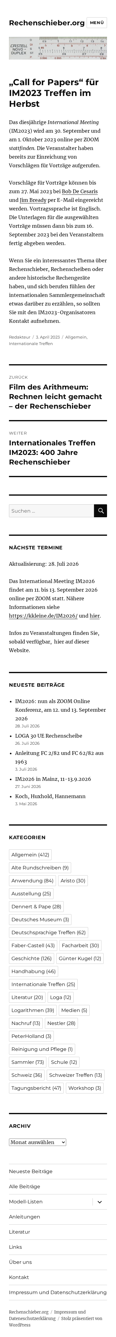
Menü (97, 22)
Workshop (84, 1088)
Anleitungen (24, 1217)
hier (95, 616)
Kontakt (19, 1277)
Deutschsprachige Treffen (48, 932)
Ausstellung (31, 894)
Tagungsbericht (36, 1088)
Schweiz (26, 1075)
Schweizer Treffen (75, 1075)
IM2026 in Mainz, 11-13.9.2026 (53, 779)
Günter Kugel (80, 958)
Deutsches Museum (40, 920)
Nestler (61, 1023)
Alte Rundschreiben (40, 868)
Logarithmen (32, 1010)
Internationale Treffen (31, 343)
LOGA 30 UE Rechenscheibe (48, 736)
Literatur (27, 997)
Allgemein (76, 337)
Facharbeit (80, 945)
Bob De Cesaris (80, 191)
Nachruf (25, 1023)
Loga (60, 997)
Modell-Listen (26, 1202)
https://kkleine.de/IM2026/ (43, 616)
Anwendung (32, 881)
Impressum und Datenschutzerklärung (58, 1292)
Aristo (73, 881)
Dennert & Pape (36, 907)
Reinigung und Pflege (42, 1049)
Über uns (20, 1262)
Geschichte (31, 958)
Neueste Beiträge (31, 1171)
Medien (74, 1010)
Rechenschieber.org (47, 23)
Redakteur (19, 337)
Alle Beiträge (24, 1186)
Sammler (27, 1062)
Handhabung (33, 971)
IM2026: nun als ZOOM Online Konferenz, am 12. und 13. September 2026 (60, 710)
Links (15, 1247)
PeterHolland (31, 1036)
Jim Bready (33, 200)
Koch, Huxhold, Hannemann (50, 796)
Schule (64, 1062)
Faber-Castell (33, 945)
